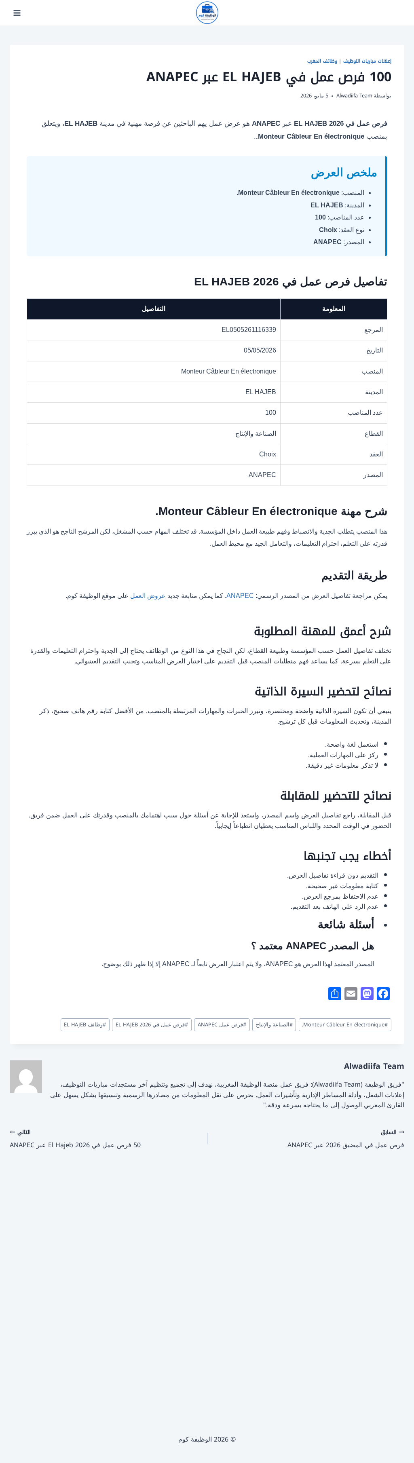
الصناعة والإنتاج (274, 1025)
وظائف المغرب (322, 61)
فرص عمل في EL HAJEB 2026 (152, 1025)
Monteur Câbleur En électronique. (345, 1025)
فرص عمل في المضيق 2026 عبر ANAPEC (345, 1139)
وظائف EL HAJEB (85, 1025)
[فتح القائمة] (17, 12)
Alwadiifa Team (354, 96)
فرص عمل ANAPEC (222, 1025)
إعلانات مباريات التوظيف (367, 61)
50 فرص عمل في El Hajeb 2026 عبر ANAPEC (75, 1139)
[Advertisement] (207, 1280)
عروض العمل (148, 595)
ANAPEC (240, 595)
